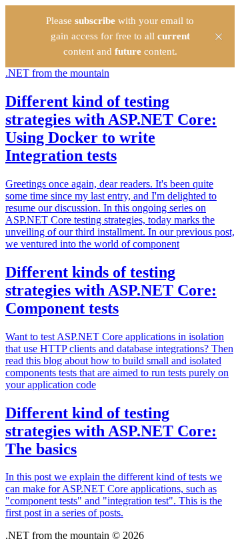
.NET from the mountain (57, 73)
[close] (218, 36)
